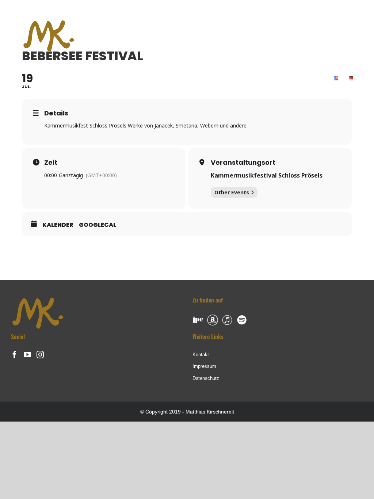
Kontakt (200, 354)
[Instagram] (40, 354)
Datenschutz (205, 378)
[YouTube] (27, 354)
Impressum (204, 366)
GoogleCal (97, 225)
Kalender (57, 225)
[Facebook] (14, 354)
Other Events (231, 192)
